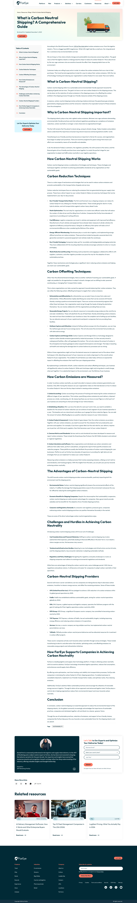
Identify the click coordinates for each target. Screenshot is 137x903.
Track (16, 868)
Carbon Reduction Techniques (27, 69)
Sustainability (57, 726)
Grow (16, 888)
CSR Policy (113, 882)
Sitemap (120, 882)
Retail (35, 888)
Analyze (17, 892)
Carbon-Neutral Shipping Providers (29, 101)
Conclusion (22, 113)
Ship (16, 872)
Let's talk (22, 36)
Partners (61, 892)
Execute (17, 880)
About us (61, 868)
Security (106, 882)
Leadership (62, 876)
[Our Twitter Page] (111, 887)
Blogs (29, 12)
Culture (61, 872)
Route (16, 876)
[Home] (22, 3)
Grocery (36, 872)
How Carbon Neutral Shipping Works (29, 64)
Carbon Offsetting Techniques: (27, 74)
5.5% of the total (79, 46)
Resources (24, 12)
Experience (18, 884)
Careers (61, 880)
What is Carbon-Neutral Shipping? (29, 52)
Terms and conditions (96, 882)
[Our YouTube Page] (121, 887)
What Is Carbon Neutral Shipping (41, 12)
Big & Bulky (37, 876)
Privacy (81, 882)
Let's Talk (116, 3)
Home (19, 12)
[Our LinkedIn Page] (105, 887)
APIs (60, 884)
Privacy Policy (105, 760)
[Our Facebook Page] (116, 887)
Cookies (87, 882)
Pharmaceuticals (39, 884)
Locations (61, 888)
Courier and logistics (40, 880)
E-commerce (37, 868)
